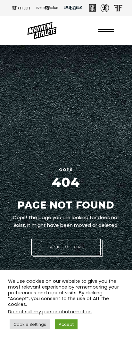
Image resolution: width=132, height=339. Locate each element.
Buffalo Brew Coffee (73, 8)
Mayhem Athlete (21, 8)
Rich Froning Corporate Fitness (104, 8)
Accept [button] (66, 324)
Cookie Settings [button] (29, 324)
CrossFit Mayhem (47, 8)
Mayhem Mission (92, 8)
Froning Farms (118, 8)
